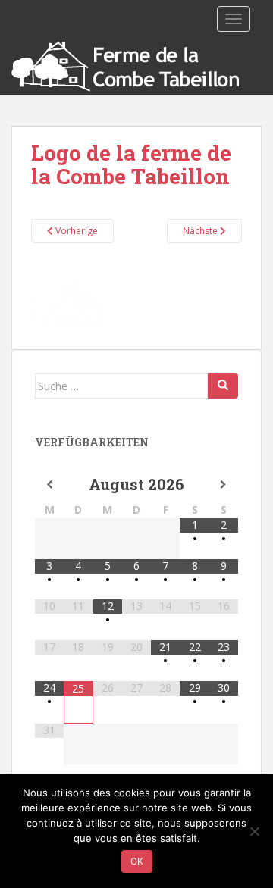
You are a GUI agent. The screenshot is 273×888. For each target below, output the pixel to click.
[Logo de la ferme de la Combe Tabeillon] (136, 306)
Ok (136, 861)
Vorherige (75, 230)
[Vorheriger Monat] (49, 484)
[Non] (254, 831)
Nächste (201, 230)
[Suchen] (223, 386)
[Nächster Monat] (223, 484)
